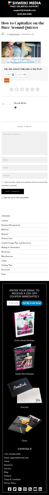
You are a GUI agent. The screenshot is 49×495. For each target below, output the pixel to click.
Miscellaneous (7, 256)
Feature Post (6, 238)
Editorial (5, 230)
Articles (4, 221)
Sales (3, 274)
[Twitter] (22, 89)
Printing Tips (6, 265)
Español (4, 234)
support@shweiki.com (24, 10)
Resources (5, 270)
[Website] (15, 107)
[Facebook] (11, 89)
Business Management (10, 225)
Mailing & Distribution (10, 247)
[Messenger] (17, 89)
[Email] (37, 89)
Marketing (5, 252)
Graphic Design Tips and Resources (16, 243)
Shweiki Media (20, 103)
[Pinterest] (27, 89)
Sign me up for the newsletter (16, 197)
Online (4, 261)
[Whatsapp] (32, 89)
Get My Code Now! (32, 303)
